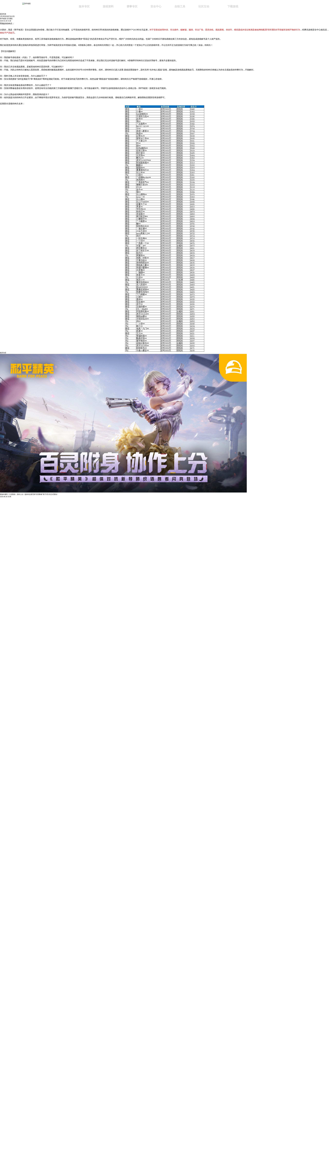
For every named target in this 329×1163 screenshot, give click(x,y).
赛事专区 (132, 6)
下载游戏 (232, 6)
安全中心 (156, 6)
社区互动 (203, 6)
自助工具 (180, 6)
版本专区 (84, 6)
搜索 (256, 6)
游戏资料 (108, 6)
